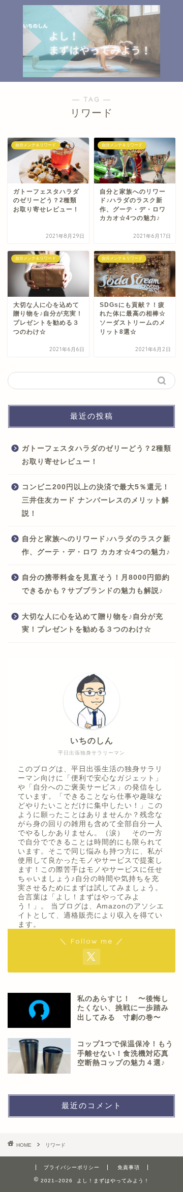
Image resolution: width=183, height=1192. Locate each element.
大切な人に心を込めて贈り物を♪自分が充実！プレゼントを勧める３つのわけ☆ (92, 623)
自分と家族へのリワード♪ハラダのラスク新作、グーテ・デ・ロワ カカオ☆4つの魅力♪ (96, 545)
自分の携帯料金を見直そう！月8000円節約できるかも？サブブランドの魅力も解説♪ (96, 584)
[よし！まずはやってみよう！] (91, 72)
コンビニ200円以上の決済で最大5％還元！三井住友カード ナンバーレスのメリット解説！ (96, 500)
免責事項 (128, 1167)
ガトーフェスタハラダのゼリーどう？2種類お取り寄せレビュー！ (96, 455)
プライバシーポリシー (72, 1167)
